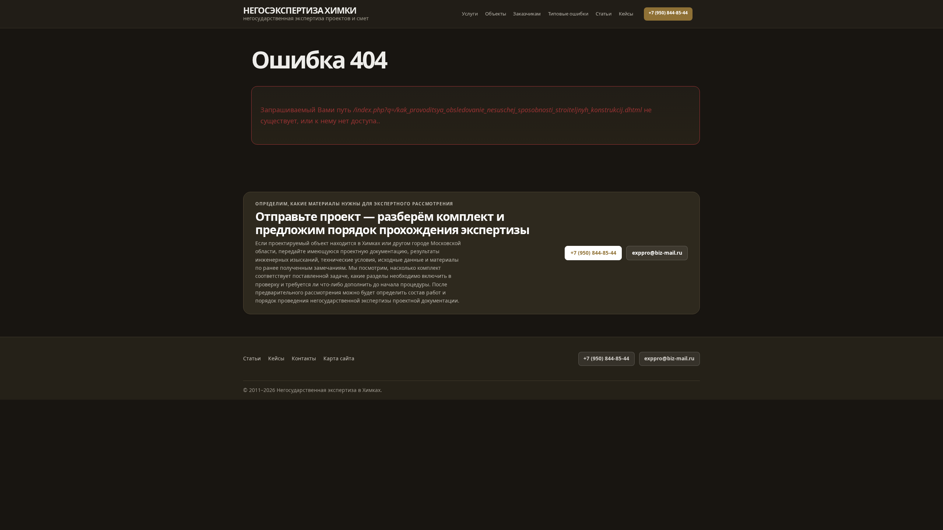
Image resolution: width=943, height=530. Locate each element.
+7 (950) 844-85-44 (668, 13)
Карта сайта (338, 358)
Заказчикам (527, 13)
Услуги (470, 13)
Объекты (495, 13)
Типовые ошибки (568, 13)
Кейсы (626, 13)
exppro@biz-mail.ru (657, 252)
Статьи (603, 13)
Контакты (304, 358)
